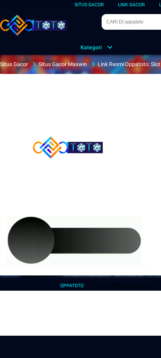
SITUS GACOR (89, 4)
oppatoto (72, 285)
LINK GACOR (131, 4)
